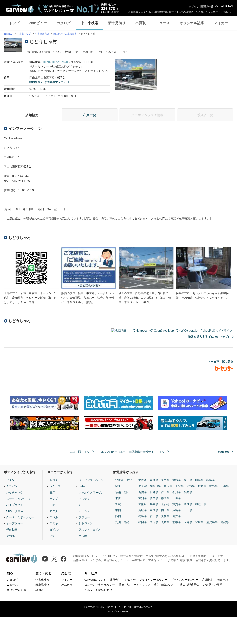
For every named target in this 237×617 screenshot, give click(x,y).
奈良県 (188, 504)
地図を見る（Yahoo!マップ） (47, 82)
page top (223, 451)
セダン (10, 480)
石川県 (176, 492)
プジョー (84, 517)
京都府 (165, 504)
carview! (8, 33)
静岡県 (165, 498)
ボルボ (83, 536)
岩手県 (165, 480)
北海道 (142, 480)
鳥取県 (142, 510)
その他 (10, 536)
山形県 (199, 480)
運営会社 (115, 579)
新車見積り (116, 23)
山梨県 (225, 486)
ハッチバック (14, 492)
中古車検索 (89, 23)
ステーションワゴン (18, 498)
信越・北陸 (122, 492)
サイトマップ (142, 584)
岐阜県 (154, 498)
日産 (52, 492)
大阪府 (142, 504)
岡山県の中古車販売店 (65, 33)
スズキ (54, 523)
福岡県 (142, 522)
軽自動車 (11, 529)
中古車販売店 (42, 33)
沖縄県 (225, 522)
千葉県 (179, 486)
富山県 (165, 492)
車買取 (140, 23)
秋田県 (188, 480)
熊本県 (176, 522)
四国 (118, 516)
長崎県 (165, 522)
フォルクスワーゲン (91, 492)
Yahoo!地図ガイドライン (216, 330)
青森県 (154, 480)
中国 (118, 510)
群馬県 (213, 486)
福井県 (188, 492)
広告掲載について (165, 584)
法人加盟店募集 (189, 584)
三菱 (52, 504)
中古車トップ (24, 33)
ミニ (81, 504)
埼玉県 (168, 486)
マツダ (54, 511)
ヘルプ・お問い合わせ (98, 590)
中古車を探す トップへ (81, 451)
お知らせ (130, 579)
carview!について (95, 579)
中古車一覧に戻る (222, 361)
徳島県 (142, 516)
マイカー (221, 23)
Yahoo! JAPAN (224, 6)
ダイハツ (55, 529)
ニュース (163, 23)
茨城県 (191, 486)
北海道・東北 (123, 480)
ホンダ (54, 498)
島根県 (154, 510)
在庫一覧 (89, 115)
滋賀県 (176, 504)
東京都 (142, 486)
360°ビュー (38, 23)
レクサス (55, 486)
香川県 (154, 516)
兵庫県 (154, 504)
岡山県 (165, 510)
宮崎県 (199, 522)
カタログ (64, 23)
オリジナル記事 (192, 23)
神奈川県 (155, 486)
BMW (82, 486)
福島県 (210, 480)
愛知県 (142, 498)
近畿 (118, 504)
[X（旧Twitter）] (54, 559)
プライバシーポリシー (153, 579)
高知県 (176, 516)
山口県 (188, 510)
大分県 (188, 522)
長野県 (154, 492)
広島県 (176, 510)
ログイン (194, 6)
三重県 (176, 498)
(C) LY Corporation (187, 330)
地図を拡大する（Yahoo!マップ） (209, 336)
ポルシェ (84, 511)
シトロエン (86, 523)
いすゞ (54, 536)
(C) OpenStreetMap (161, 330)
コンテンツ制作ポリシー (99, 584)
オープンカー (14, 523)
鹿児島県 (212, 522)
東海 (118, 498)
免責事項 (222, 579)
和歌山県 (200, 504)
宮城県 (176, 480)
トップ (14, 23)
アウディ (84, 498)
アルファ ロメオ (90, 529)
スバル (54, 517)
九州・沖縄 (122, 522)
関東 (118, 486)
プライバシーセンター (185, 579)
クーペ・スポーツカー (20, 517)
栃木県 (202, 486)
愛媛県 (165, 516)
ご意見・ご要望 (212, 584)
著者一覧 (124, 584)
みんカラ (66, 584)
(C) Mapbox (140, 330)
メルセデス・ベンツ (91, 480)
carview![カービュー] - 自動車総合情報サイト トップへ (135, 451)
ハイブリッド (14, 504)
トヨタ (54, 480)
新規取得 (206, 6)
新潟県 (142, 492)
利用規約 (207, 579)
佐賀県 (154, 522)
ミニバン (11, 486)
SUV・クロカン (16, 511)
